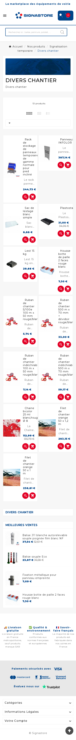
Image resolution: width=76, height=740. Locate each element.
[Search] (62, 32)
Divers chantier (19, 512)
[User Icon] (61, 15)
